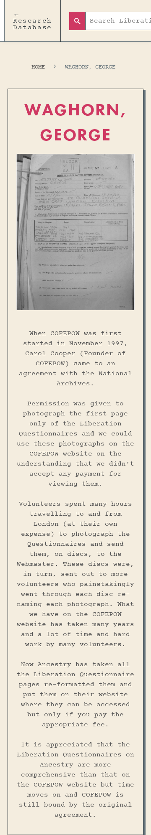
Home (38, 67)
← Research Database (32, 21)
